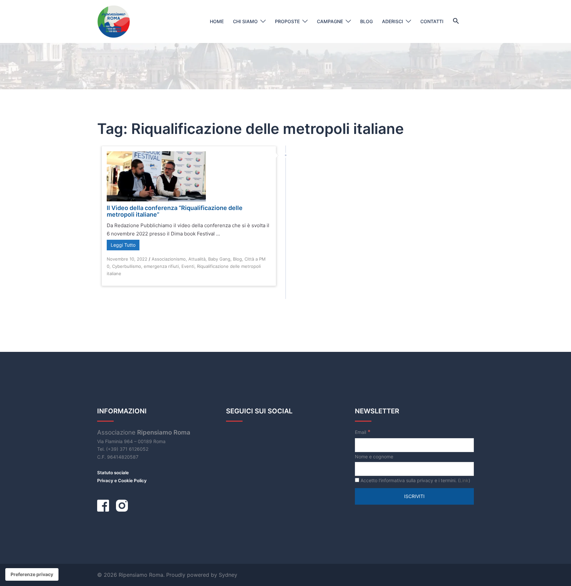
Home (217, 21)
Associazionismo (169, 259)
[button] (456, 21)
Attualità (197, 259)
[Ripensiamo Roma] (113, 21)
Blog (366, 21)
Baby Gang (219, 259)
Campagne (330, 21)
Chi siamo (245, 21)
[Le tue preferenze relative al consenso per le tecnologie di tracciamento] (31, 574)
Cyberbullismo (126, 266)
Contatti (431, 21)
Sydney (228, 574)
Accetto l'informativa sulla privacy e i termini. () (414, 480)
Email (362, 432)
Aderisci (392, 21)
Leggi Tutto (123, 245)
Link (464, 480)
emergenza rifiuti (161, 266)
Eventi (187, 266)
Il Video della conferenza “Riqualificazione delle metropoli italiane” (175, 211)
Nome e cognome (374, 456)
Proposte (287, 21)
